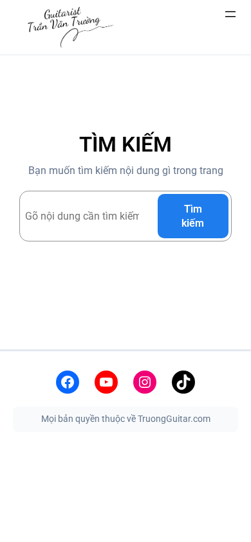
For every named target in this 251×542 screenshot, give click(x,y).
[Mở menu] (230, 14)
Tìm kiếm (192, 216)
